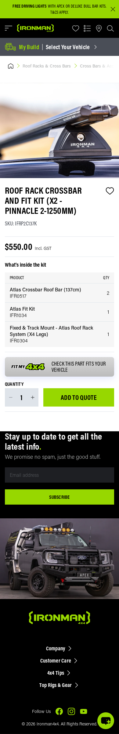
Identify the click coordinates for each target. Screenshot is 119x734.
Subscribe (59, 497)
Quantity (14, 384)
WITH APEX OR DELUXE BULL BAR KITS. (59, 6)
